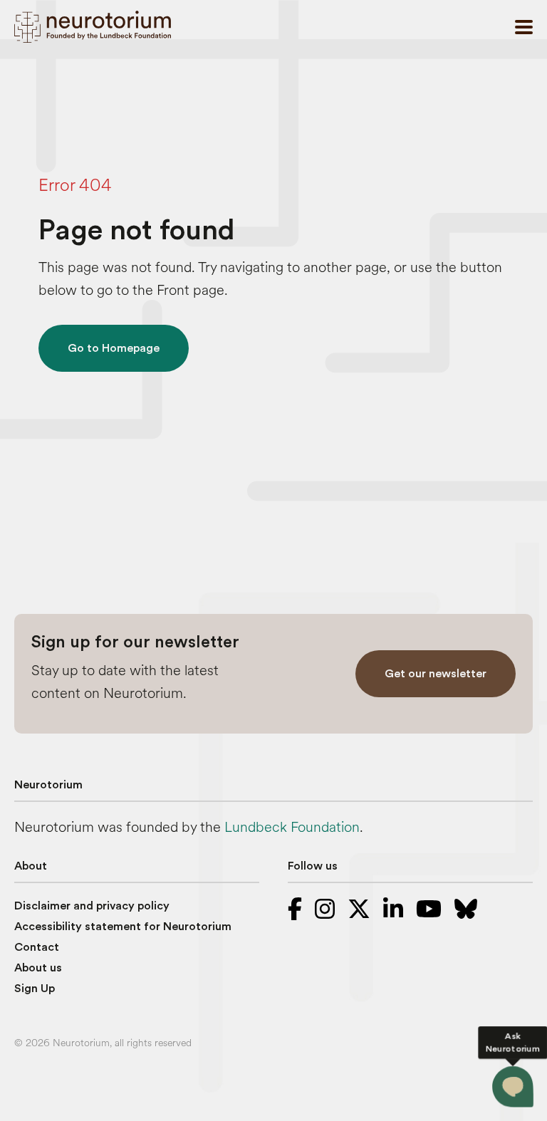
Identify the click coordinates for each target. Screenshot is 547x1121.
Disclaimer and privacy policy (92, 906)
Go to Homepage (114, 348)
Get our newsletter (435, 673)
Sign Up (34, 988)
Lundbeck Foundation (292, 827)
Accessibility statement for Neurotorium (122, 926)
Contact (36, 947)
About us (38, 968)
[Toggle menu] (524, 27)
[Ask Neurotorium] (513, 1087)
